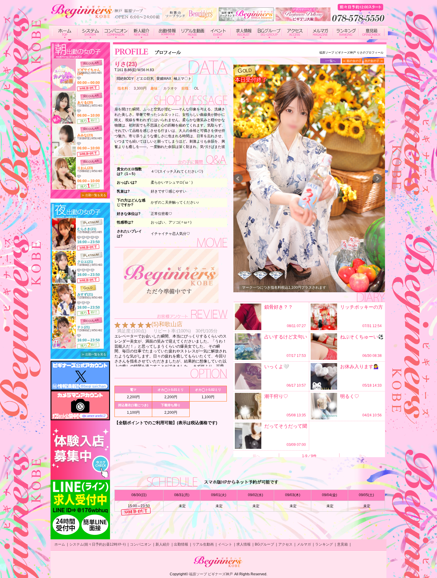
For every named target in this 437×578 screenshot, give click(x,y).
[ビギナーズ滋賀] (246, 19)
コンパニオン (140, 544)
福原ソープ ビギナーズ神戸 (211, 574)
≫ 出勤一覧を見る (93, 195)
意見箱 (342, 544)
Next (377, 178)
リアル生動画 (203, 544)
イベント (225, 544)
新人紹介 (162, 544)
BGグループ (264, 544)
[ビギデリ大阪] (303, 19)
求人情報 (243, 544)
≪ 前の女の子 (352, 61)
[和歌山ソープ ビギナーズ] (189, 19)
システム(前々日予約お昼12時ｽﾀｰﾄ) (97, 544)
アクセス (285, 544)
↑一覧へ (330, 61)
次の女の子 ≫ (373, 61)
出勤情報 (181, 544)
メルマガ (304, 544)
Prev (238, 178)
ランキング (324, 544)
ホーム (59, 544)
